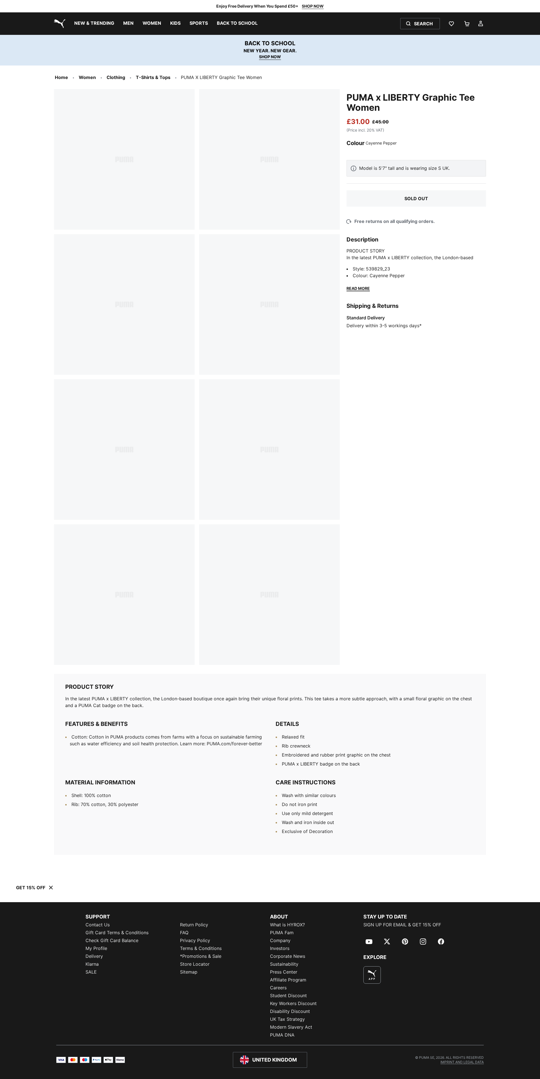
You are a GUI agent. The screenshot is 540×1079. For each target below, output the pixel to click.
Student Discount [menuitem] (288, 995)
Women (87, 77)
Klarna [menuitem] (92, 964)
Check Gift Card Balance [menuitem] (112, 940)
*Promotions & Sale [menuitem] (200, 956)
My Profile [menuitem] (96, 948)
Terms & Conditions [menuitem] (201, 948)
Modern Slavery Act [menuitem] (291, 1027)
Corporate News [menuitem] (287, 956)
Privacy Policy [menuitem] (195, 940)
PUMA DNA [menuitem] (282, 1035)
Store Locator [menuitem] (195, 964)
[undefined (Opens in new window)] (372, 975)
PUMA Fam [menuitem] (282, 932)
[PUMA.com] (58, 23)
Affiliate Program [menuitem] (288, 980)
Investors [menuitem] (279, 948)
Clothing (116, 77)
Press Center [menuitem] (283, 972)
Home (61, 77)
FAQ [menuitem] (184, 932)
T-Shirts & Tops (153, 77)
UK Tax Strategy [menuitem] (287, 1019)
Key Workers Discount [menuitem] (293, 1003)
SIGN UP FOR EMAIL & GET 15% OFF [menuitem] (402, 924)
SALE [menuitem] (91, 972)
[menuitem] (94, 23)
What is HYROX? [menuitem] (287, 924)
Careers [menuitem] (278, 987)
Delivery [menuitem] (94, 956)
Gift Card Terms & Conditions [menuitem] (117, 932)
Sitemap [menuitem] (188, 972)
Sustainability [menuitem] (284, 964)
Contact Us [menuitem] (98, 924)
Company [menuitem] (280, 940)
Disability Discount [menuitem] (290, 1011)
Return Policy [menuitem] (194, 924)
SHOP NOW (313, 6)
